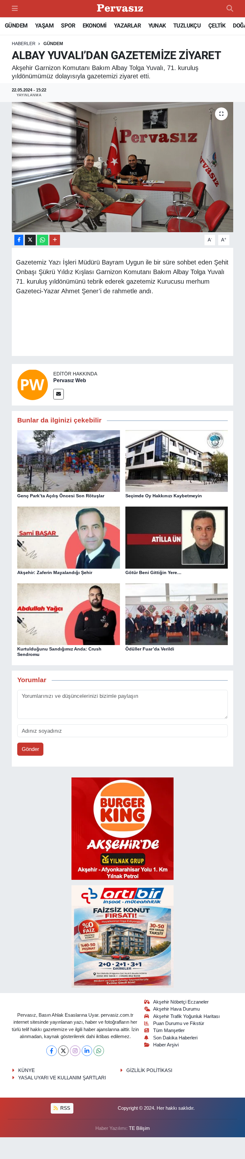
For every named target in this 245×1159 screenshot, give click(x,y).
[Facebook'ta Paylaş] (18, 240)
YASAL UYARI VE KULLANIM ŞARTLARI (62, 1077)
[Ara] (229, 8)
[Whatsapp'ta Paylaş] (42, 240)
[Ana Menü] (15, 8)
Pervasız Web (69, 380)
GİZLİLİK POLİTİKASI (149, 1070)
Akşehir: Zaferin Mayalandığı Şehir (54, 572)
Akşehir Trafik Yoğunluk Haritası (186, 1016)
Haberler (23, 43)
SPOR (68, 25)
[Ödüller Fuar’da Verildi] (176, 614)
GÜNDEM (16, 25)
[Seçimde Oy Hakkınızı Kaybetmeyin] (176, 461)
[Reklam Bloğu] (122, 828)
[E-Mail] (58, 394)
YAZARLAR (127, 25)
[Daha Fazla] (54, 240)
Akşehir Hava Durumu (176, 1009)
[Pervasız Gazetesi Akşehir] (121, 9)
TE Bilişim (139, 1128)
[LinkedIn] (87, 1050)
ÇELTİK (216, 25)
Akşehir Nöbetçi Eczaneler (181, 1002)
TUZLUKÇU (187, 25)
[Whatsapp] (98, 1050)
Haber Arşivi (166, 1044)
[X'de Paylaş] (30, 240)
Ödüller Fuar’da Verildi (149, 648)
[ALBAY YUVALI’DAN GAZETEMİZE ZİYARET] (123, 167)
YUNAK (157, 25)
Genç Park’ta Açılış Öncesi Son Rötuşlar (60, 495)
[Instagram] (75, 1050)
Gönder (30, 749)
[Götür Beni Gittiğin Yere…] (176, 537)
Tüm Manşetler (169, 1030)
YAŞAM (44, 25)
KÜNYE (26, 1070)
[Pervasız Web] (32, 385)
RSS (64, 1108)
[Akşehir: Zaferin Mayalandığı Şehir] (68, 537)
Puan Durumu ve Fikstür (178, 1023)
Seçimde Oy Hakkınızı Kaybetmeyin (163, 495)
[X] (63, 1050)
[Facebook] (51, 1050)
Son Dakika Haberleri (175, 1037)
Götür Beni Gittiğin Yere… (153, 572)
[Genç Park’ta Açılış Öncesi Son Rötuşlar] (68, 461)
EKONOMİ (95, 25)
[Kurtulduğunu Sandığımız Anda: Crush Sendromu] (68, 614)
